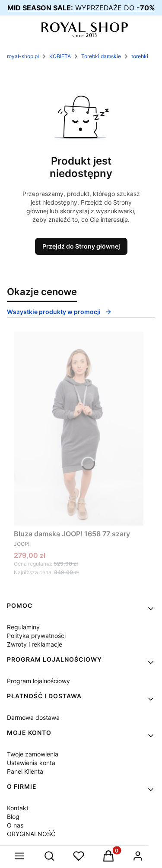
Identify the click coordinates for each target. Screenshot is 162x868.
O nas (15, 825)
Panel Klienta (25, 771)
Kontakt (18, 808)
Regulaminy (23, 627)
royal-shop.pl (23, 56)
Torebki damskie (101, 56)
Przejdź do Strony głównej (81, 246)
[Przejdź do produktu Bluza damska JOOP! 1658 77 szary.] (78, 429)
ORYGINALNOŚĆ (31, 833)
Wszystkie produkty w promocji (54, 311)
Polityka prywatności (36, 635)
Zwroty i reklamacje (34, 644)
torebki (139, 56)
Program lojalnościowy (38, 680)
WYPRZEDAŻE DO (81, 7)
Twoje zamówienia (32, 754)
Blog (13, 816)
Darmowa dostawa (33, 717)
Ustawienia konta (31, 762)
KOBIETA (60, 56)
